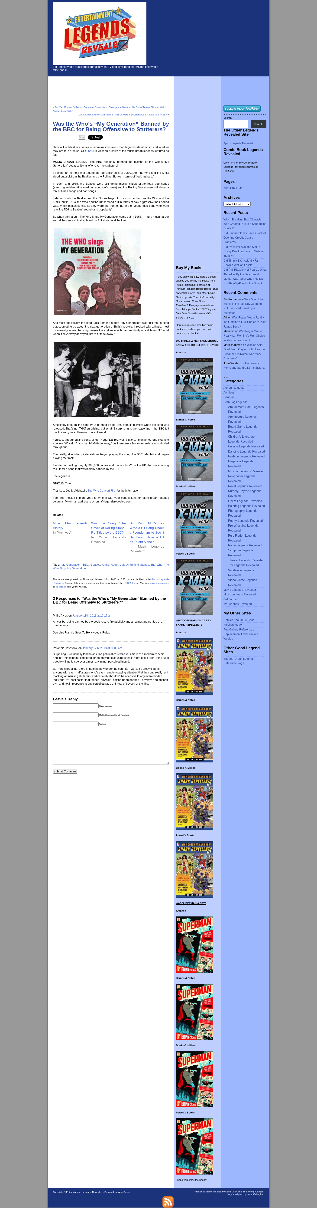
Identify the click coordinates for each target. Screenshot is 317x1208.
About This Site (233, 188)
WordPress (123, 1192)
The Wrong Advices (253, 1191)
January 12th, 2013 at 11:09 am (102, 648)
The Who (156, 564)
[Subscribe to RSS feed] (168, 1206)
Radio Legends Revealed (245, 545)
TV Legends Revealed (237, 604)
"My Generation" (71, 564)
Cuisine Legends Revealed (246, 446)
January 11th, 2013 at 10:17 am (92, 615)
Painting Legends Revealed (246, 506)
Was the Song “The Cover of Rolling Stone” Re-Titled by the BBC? (108, 527)
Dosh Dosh (231, 1191)
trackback (61, 586)
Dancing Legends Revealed (246, 451)
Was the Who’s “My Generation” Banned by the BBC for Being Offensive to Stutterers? (111, 126)
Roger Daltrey (119, 564)
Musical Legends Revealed (246, 471)
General (228, 397)
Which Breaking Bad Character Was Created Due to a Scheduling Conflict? (244, 224)
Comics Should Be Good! (239, 620)
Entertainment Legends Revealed (84, 1192)
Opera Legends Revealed (245, 501)
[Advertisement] (219, 37)
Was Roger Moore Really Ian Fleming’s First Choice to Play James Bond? (244, 322)
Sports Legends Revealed (238, 143)
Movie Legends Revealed (239, 589)
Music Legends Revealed (239, 594)
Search (227, 117)
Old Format (230, 599)
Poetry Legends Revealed (245, 520)
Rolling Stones (139, 564)
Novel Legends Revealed (245, 486)
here (91, 151)
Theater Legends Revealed (246, 560)
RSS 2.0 (128, 583)
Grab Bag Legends (235, 402)
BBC (86, 564)
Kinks (105, 564)
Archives (228, 392)
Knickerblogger (233, 624)
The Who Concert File (102, 490)
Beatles (95, 564)
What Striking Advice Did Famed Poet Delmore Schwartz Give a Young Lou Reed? (123, 114)
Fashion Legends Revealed (246, 456)
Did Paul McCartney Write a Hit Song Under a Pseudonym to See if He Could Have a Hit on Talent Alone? (146, 532)
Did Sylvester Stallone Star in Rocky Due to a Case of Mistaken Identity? (244, 251)
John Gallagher (255, 1194)
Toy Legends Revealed (243, 565)
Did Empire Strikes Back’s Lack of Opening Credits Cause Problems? (244, 238)
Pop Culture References (238, 629)
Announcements (233, 387)
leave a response (159, 583)
